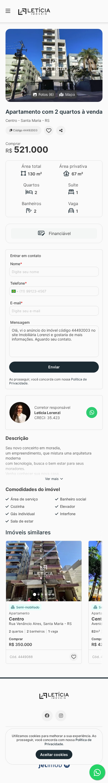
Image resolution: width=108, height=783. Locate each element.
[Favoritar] (48, 130)
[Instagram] (60, 715)
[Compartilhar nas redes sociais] (61, 130)
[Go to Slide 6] (53, 594)
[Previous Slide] (10, 65)
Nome (16, 264)
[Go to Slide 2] (38, 594)
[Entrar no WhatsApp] (91, 412)
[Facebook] (47, 715)
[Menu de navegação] (8, 11)
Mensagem (20, 322)
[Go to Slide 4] (46, 594)
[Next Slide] (98, 65)
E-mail (16, 303)
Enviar (54, 367)
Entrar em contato (25, 255)
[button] (54, 65)
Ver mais (52, 479)
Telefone (18, 283)
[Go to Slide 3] (42, 594)
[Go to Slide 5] (49, 594)
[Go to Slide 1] (34, 594)
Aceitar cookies (54, 754)
